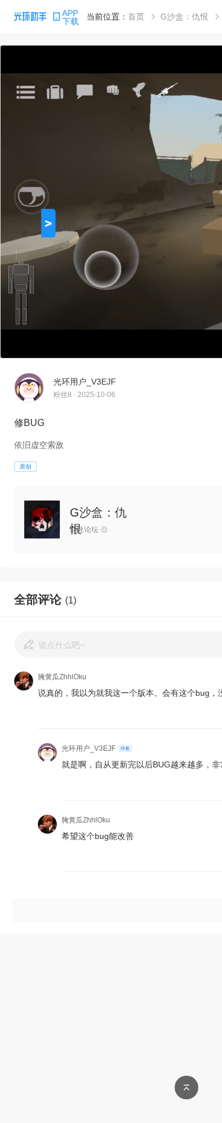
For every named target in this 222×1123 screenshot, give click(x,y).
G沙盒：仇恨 (184, 16)
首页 (136, 16)
